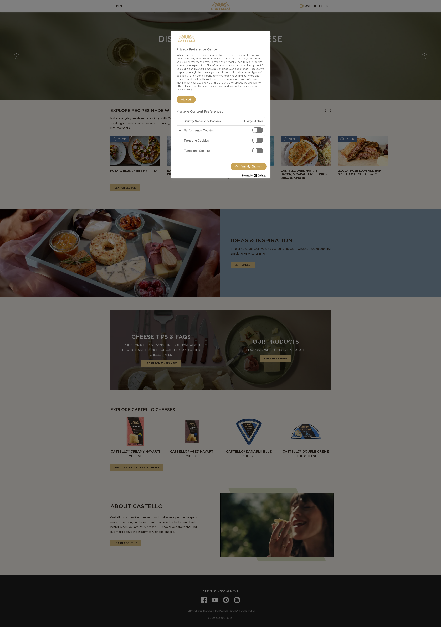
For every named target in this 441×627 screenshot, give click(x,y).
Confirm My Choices (248, 166)
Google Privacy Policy (211, 86)
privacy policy (185, 89)
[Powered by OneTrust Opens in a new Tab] (255, 176)
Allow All (186, 99)
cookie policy (241, 86)
